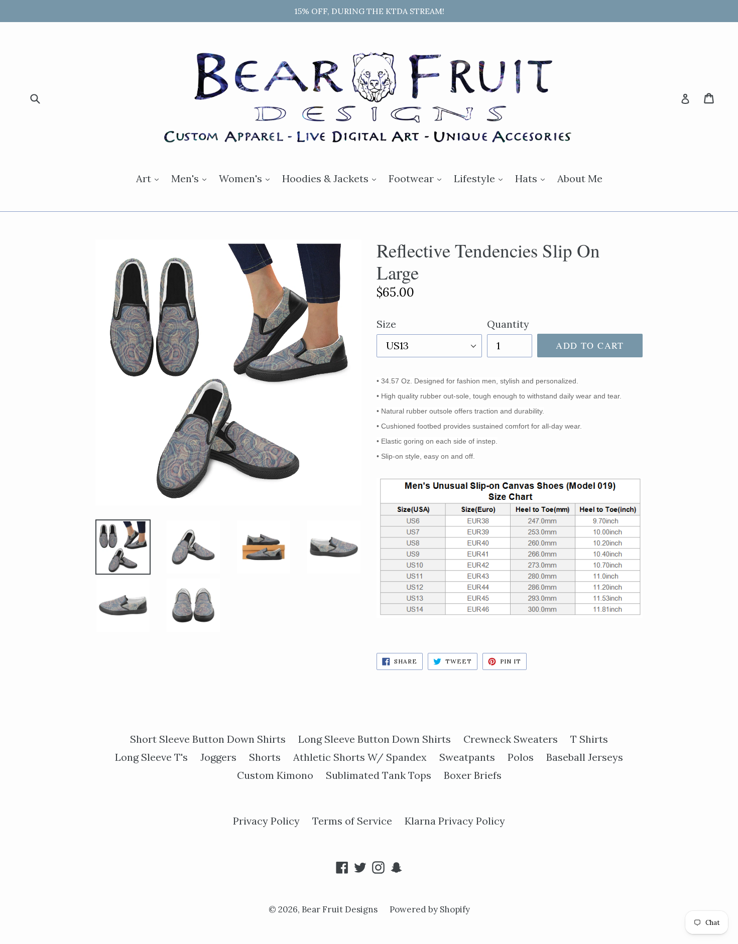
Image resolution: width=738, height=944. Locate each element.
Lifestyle (481, 178)
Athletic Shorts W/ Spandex (360, 757)
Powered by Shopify (430, 909)
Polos (521, 757)
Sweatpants (467, 757)
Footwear (417, 178)
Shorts (265, 757)
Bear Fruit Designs (341, 909)
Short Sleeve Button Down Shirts (208, 739)
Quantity (508, 324)
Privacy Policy (266, 821)
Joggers (218, 757)
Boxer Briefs (473, 775)
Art (150, 178)
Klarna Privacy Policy (455, 821)
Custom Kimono (275, 775)
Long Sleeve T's (151, 757)
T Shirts (589, 739)
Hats (532, 178)
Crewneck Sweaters (510, 739)
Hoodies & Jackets (331, 178)
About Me (579, 178)
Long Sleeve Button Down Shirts (374, 739)
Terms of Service (352, 821)
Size (386, 324)
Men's (191, 178)
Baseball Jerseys (584, 757)
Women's (247, 178)
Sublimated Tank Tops (378, 775)
